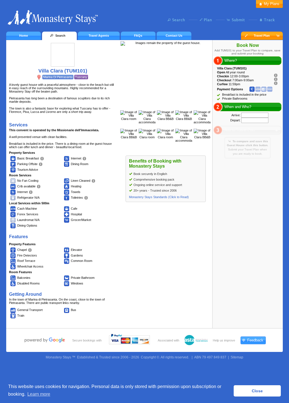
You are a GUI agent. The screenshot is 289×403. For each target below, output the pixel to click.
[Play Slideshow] (165, 104)
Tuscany (81, 77)
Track (266, 20)
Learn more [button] (38, 394)
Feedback (255, 340)
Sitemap (237, 357)
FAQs (138, 35)
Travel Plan (262, 35)
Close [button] (257, 391)
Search (177, 20)
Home (23, 35)
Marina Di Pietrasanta (58, 77)
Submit (237, 20)
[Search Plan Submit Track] (144, 20)
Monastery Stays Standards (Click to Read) (159, 197)
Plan (207, 20)
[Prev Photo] (159, 104)
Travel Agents (99, 35)
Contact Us (174, 35)
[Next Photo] (171, 104)
